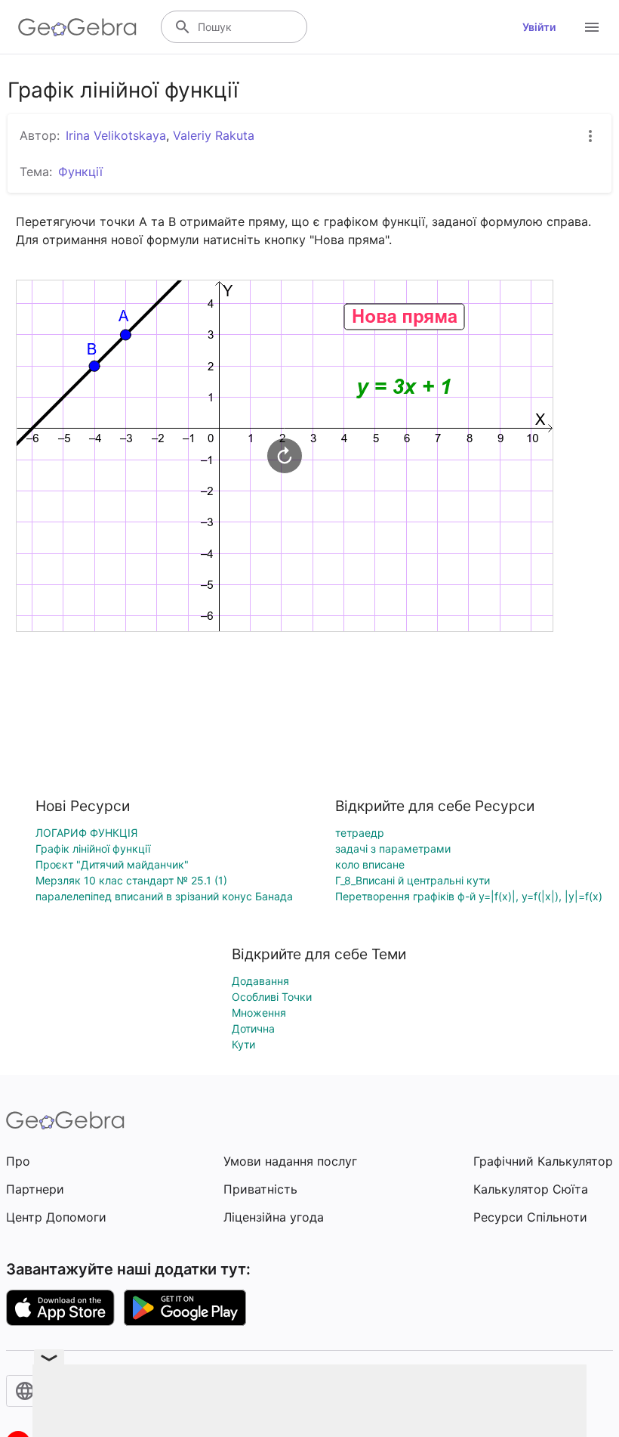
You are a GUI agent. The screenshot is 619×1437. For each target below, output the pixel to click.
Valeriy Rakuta (213, 135)
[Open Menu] (592, 27)
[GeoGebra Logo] (77, 27)
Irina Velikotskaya (116, 135)
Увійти (539, 26)
